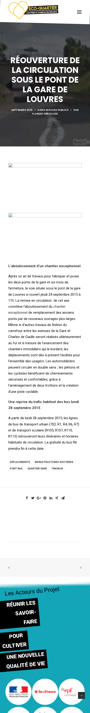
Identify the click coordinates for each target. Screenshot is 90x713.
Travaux (57, 468)
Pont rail (16, 468)
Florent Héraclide (45, 113)
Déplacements (20, 462)
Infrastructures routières (54, 462)
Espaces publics (57, 110)
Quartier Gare (37, 468)
